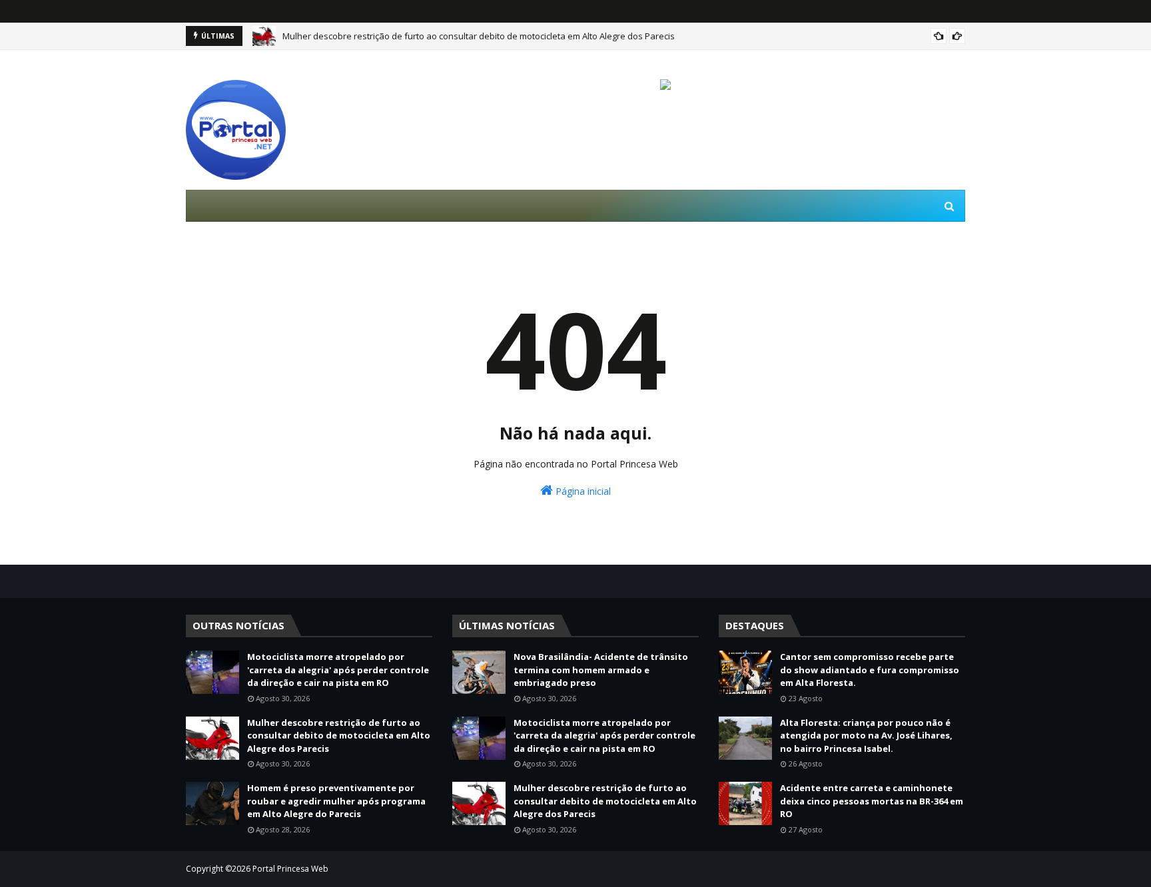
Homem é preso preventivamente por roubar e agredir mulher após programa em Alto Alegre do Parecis (336, 801)
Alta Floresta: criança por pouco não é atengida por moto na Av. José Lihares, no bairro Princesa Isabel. (866, 735)
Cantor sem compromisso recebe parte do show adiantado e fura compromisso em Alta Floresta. (869, 670)
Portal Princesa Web (290, 868)
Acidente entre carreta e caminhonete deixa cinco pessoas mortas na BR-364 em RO (871, 801)
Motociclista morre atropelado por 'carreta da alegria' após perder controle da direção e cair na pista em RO (338, 670)
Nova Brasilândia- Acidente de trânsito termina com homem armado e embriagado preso (601, 670)
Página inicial (582, 491)
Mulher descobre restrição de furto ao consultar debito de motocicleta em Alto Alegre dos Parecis (478, 36)
